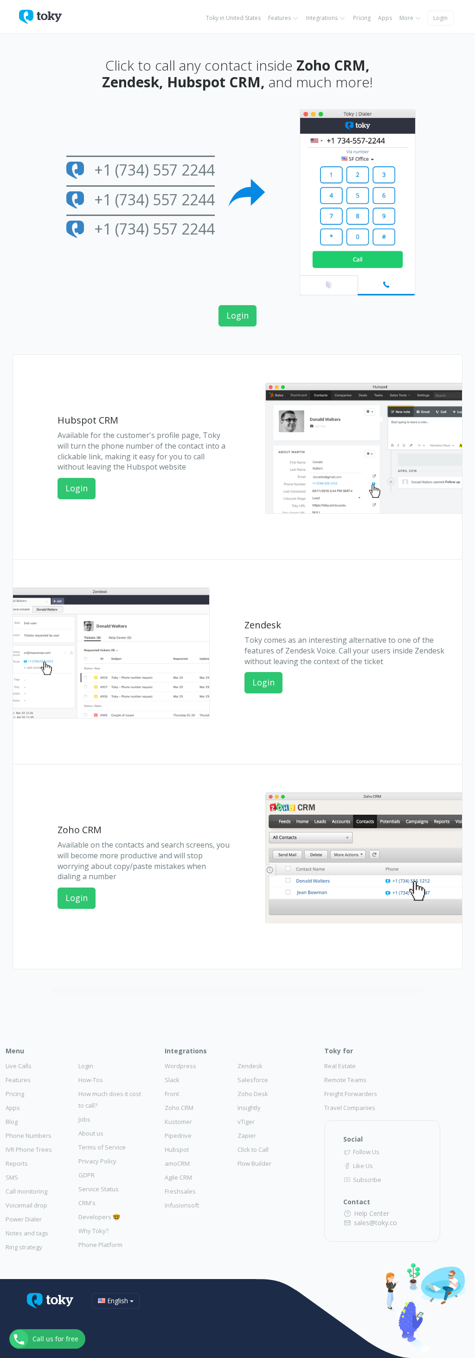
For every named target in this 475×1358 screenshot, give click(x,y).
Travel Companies (349, 1107)
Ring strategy (24, 1247)
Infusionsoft (182, 1205)
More (407, 18)
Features (280, 18)
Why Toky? (93, 1231)
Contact (356, 1201)
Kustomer (178, 1121)
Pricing (362, 18)
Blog (12, 1121)
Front (172, 1094)
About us (90, 1133)
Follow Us (365, 1152)
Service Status (98, 1189)
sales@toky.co (374, 1222)
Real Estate (340, 1066)
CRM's (87, 1203)
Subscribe (366, 1179)
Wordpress (180, 1066)
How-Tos (90, 1080)
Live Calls (19, 1066)
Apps (385, 18)
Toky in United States (233, 18)
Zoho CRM (179, 1107)
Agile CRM (178, 1177)
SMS (12, 1177)
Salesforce (253, 1080)
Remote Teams (345, 1080)
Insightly (249, 1107)
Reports (17, 1163)
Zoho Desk (253, 1094)
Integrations (322, 18)
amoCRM (177, 1163)
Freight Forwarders (350, 1094)
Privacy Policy (97, 1161)
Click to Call (253, 1149)
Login (440, 18)
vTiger (246, 1121)
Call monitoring (26, 1191)
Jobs (84, 1119)
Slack (172, 1080)
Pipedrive (178, 1135)
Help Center (370, 1213)
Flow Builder (254, 1163)
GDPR (86, 1175)
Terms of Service (102, 1147)
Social (353, 1139)
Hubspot (177, 1149)
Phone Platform (100, 1244)
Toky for (338, 1050)
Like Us (362, 1166)
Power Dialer (24, 1219)
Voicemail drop (26, 1205)
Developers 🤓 (99, 1217)
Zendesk (250, 1066)
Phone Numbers (28, 1135)
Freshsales (180, 1191)
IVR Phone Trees (29, 1149)
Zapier (247, 1135)
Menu (15, 1050)
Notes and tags (27, 1233)
